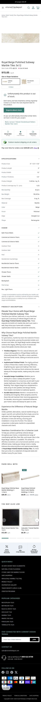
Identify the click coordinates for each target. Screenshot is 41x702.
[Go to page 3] (20, 538)
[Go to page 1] (5, 538)
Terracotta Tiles (8, 625)
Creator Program (8, 591)
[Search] (28, 7)
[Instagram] (7, 672)
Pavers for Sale (7, 618)
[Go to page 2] (12, 538)
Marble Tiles (6, 615)
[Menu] (3, 7)
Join (34, 639)
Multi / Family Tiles (11, 15)
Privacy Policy (7, 582)
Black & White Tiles (9, 609)
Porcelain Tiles (7, 621)
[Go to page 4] (28, 538)
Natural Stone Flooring (11, 569)
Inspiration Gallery (9, 585)
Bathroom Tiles (7, 606)
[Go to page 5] (35, 538)
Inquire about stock (14, 110)
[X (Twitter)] (16, 672)
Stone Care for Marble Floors (13, 572)
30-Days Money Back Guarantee (13, 566)
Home (3, 15)
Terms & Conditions (20, 695)
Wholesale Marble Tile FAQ (12, 578)
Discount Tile (7, 612)
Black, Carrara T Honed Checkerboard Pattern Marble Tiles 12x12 (20, 123)
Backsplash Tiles (8, 602)
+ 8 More (10, 87)
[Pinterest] (11, 672)
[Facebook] (3, 672)
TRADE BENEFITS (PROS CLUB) (11, 588)
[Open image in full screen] (20, 38)
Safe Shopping (7, 575)
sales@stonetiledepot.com (10, 651)
